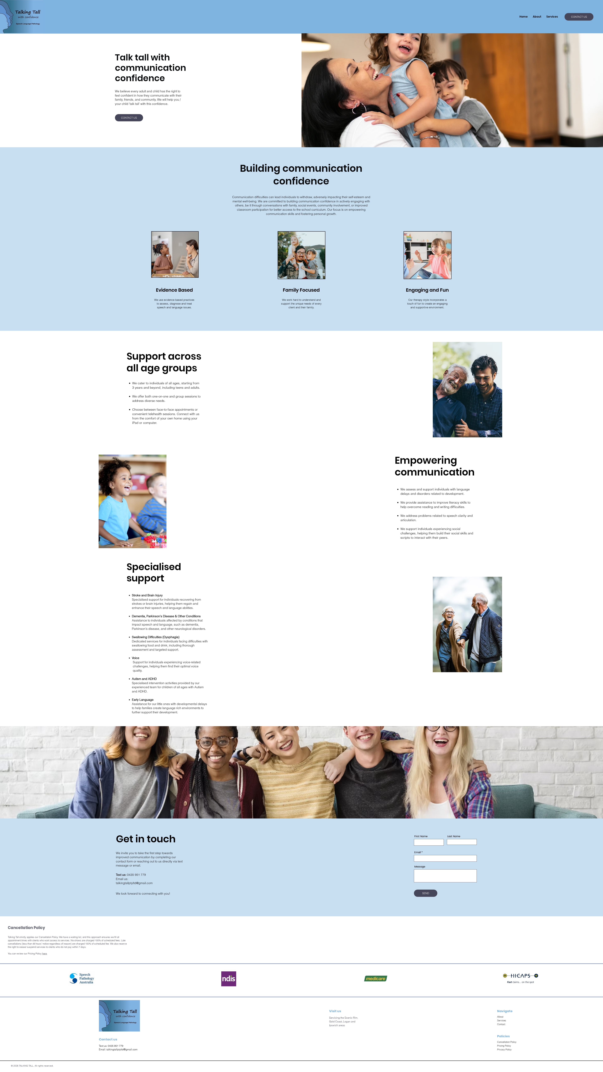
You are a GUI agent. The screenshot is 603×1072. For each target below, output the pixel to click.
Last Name (453, 836)
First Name (421, 836)
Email (417, 852)
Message (419, 866)
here (44, 953)
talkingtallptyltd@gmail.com (134, 883)
